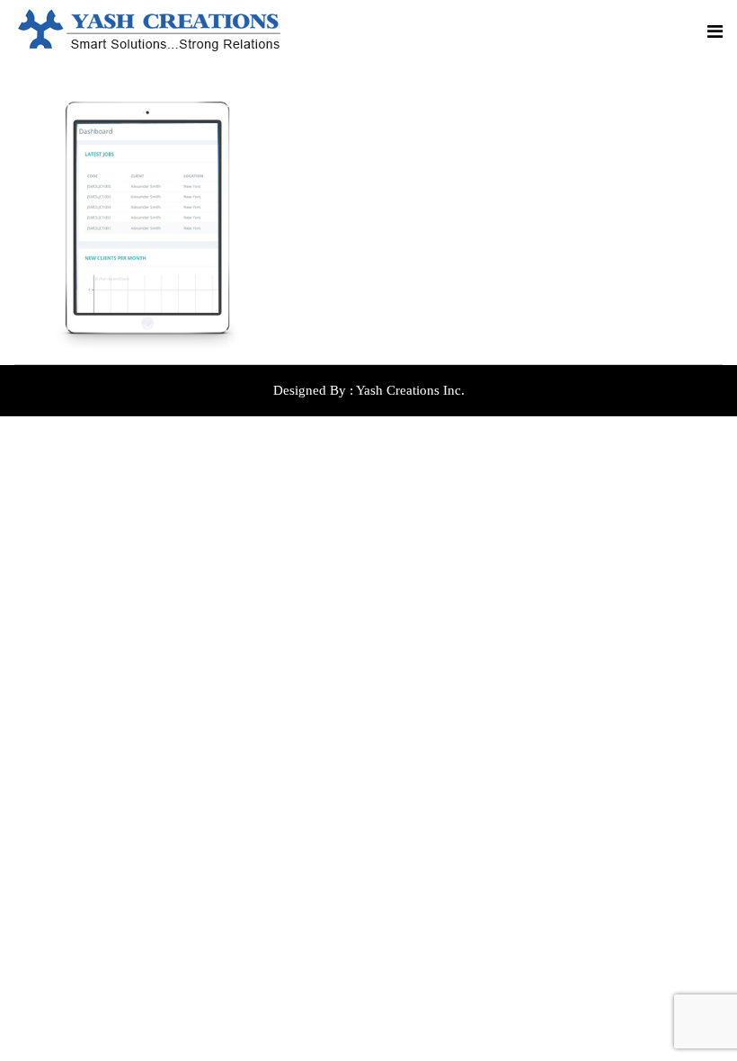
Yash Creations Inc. (410, 390)
